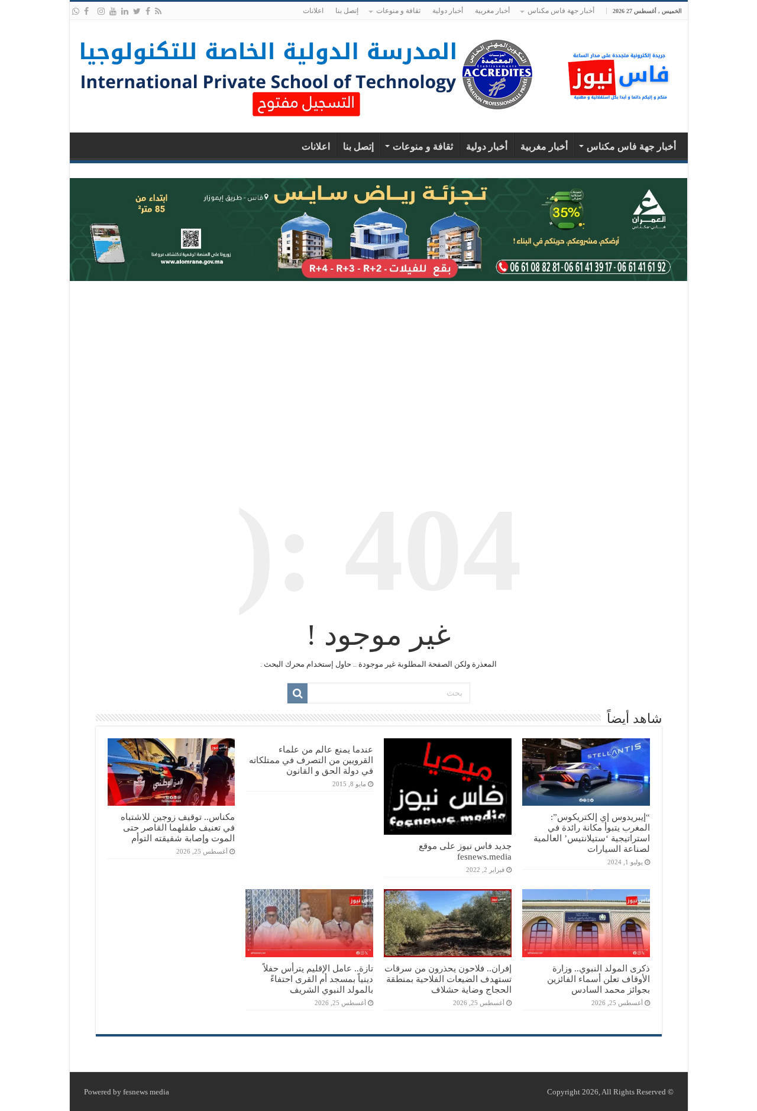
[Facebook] (147, 11)
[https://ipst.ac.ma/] (306, 73)
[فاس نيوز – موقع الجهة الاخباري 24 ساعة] (620, 74)
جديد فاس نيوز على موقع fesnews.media (465, 851)
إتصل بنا (346, 11)
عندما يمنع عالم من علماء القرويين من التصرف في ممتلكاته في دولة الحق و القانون (311, 760)
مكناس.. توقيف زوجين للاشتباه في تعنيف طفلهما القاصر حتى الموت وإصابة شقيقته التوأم (178, 827)
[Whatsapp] (75, 11)
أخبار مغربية (492, 11)
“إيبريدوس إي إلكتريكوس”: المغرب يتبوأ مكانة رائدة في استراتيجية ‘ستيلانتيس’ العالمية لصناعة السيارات (591, 833)
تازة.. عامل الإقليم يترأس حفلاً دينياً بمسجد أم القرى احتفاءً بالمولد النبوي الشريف (318, 978)
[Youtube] (113, 11)
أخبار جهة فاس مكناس (561, 11)
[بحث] (297, 693)
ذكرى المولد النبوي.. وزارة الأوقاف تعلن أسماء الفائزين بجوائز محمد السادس (598, 978)
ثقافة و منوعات (398, 11)
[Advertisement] (379, 375)
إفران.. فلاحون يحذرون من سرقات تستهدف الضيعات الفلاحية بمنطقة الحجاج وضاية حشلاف (448, 978)
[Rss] (158, 11)
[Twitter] (137, 11)
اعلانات (313, 11)
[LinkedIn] (125, 11)
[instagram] (101, 11)
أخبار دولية (447, 11)
